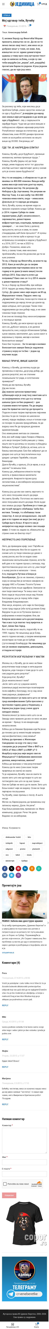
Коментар (7, 1125)
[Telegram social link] (11, 875)
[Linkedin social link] (25, 868)
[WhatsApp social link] (39, 868)
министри (10, 861)
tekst (18, 855)
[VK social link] (4, 875)
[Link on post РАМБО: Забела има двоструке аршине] (24, 904)
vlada (29, 855)
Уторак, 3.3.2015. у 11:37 (13, 1056)
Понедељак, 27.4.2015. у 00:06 (16, 978)
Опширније (8, 953)
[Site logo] (22, 4)
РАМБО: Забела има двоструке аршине (22, 921)
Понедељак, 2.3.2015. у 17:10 (15, 1083)
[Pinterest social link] (18, 868)
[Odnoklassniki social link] (32, 868)
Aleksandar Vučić (13, 837)
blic (29, 837)
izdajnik (9, 843)
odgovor (9, 849)
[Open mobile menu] (3, 4)
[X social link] (11, 868)
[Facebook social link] (4, 868)
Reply (5, 1005)
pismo (22, 849)
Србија (6, 15)
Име (4, 1157)
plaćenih (36, 849)
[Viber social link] (18, 875)
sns (7, 855)
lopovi (22, 843)
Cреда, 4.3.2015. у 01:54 (13, 1022)
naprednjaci (37, 843)
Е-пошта (6, 1168)
